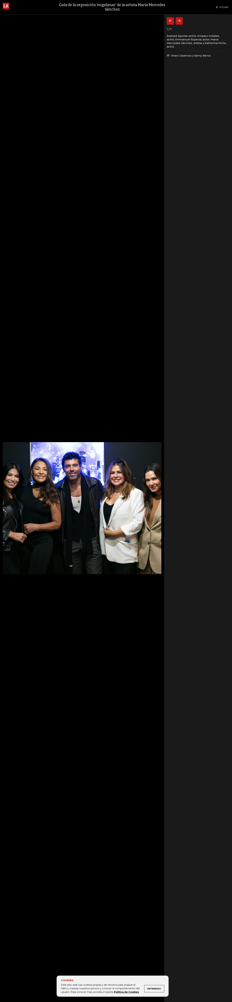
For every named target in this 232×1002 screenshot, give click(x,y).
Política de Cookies (126, 992)
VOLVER (223, 7)
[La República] (6, 7)
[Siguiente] (179, 21)
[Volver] (170, 21)
